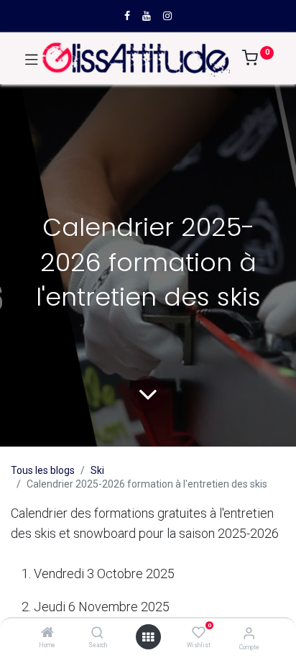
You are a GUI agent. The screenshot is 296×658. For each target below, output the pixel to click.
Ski (97, 470)
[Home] (47, 633)
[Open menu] (148, 637)
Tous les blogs (43, 470)
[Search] (97, 633)
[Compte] (249, 633)
